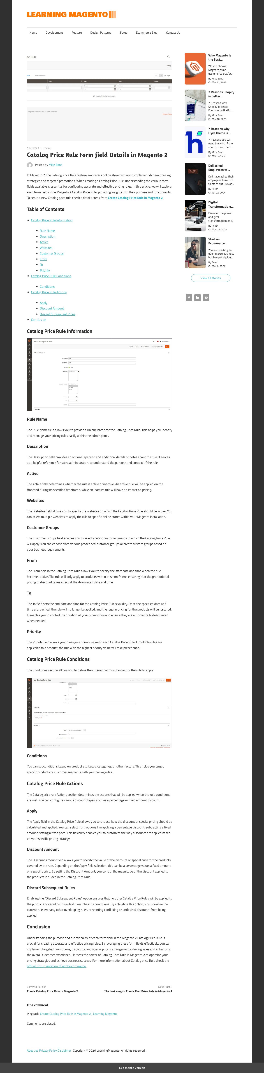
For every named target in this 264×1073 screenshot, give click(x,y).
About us (33, 1050)
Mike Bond (55, 164)
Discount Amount (52, 308)
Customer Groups (52, 253)
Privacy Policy (48, 1050)
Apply (43, 302)
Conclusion (38, 319)
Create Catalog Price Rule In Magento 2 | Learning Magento (78, 1013)
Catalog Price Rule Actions (49, 292)
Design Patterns (100, 32)
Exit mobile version (132, 1068)
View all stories (211, 278)
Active (44, 242)
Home (33, 32)
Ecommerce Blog (147, 32)
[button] (211, 68)
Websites (46, 247)
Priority (45, 270)
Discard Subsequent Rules (57, 314)
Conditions (47, 286)
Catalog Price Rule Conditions (51, 276)
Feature (77, 32)
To (41, 264)
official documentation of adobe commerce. (56, 966)
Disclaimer (64, 1050)
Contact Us (173, 32)
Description (47, 236)
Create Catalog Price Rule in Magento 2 (135, 197)
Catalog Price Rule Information (52, 220)
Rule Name (47, 230)
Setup (124, 32)
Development (54, 32)
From (43, 259)
